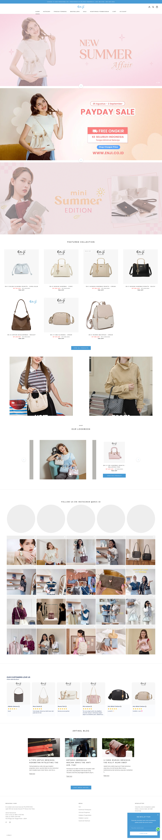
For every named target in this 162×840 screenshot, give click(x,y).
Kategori (46, 11)
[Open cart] (157, 7)
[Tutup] (158, 815)
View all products (81, 348)
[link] (21, 550)
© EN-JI (9, 835)
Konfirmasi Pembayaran (99, 11)
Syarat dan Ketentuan (84, 821)
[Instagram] (10, 822)
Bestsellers (75, 11)
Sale (85, 11)
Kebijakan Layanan (83, 818)
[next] (138, 460)
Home (38, 11)
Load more (81, 655)
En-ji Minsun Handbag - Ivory (61, 286)
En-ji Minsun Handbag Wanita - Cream (101, 286)
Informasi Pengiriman (84, 812)
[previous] (24, 460)
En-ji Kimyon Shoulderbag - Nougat (22, 334)
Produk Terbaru (60, 11)
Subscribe (144, 833)
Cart (114, 11)
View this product (114, 475)
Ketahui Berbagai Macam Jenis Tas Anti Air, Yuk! (78, 762)
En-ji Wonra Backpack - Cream (101, 334)
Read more (32, 773)
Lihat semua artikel (81, 787)
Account (123, 11)
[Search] (153, 7)
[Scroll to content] (81, 86)
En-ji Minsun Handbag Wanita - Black (140, 286)
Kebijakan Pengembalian (85, 815)
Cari (80, 807)
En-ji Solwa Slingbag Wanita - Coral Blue (21, 286)
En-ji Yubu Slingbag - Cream (61, 334)
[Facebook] (6, 822)
